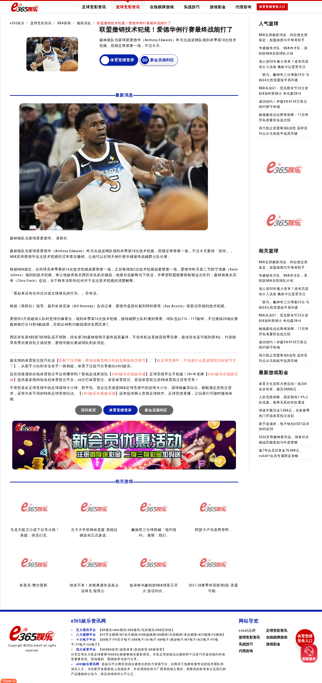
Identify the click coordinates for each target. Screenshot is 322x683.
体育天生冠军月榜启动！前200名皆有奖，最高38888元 (283, 386)
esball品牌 (247, 630)
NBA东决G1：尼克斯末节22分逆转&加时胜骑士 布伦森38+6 (283, 90)
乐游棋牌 (175, 634)
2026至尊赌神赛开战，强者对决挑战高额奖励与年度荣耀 (284, 439)
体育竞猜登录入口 (272, 6)
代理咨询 (243, 7)
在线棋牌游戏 (162, 7)
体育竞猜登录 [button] (122, 60)
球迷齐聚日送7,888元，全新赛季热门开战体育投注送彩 (284, 413)
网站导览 (249, 621)
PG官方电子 (122, 639)
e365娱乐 (17, 23)
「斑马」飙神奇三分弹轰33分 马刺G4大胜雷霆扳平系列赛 (284, 77)
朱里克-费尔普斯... (35, 585)
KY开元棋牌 (110, 634)
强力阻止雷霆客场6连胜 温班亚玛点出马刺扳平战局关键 (283, 130)
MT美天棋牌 (129, 634)
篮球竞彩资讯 (128, 7)
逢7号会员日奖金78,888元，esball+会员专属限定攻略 (281, 453)
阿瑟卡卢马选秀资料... (213, 530)
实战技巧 (192, 7)
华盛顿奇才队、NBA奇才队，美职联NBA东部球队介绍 (283, 50)
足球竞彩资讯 (94, 7)
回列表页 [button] (88, 410)
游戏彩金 (218, 7)
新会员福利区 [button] (162, 60)
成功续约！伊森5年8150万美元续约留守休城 (283, 104)
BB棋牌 (162, 634)
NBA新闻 (64, 23)
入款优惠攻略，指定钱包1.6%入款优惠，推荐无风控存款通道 (284, 399)
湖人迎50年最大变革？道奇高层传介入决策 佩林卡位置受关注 (284, 64)
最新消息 (84, 23)
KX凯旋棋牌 (147, 634)
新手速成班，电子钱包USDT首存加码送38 (284, 426)
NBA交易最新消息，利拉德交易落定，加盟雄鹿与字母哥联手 (283, 37)
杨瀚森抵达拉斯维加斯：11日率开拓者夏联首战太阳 (284, 117)
